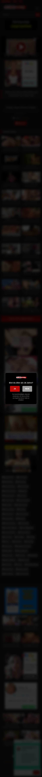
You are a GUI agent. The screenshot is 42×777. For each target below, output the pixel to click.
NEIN (27, 389)
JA (15, 389)
